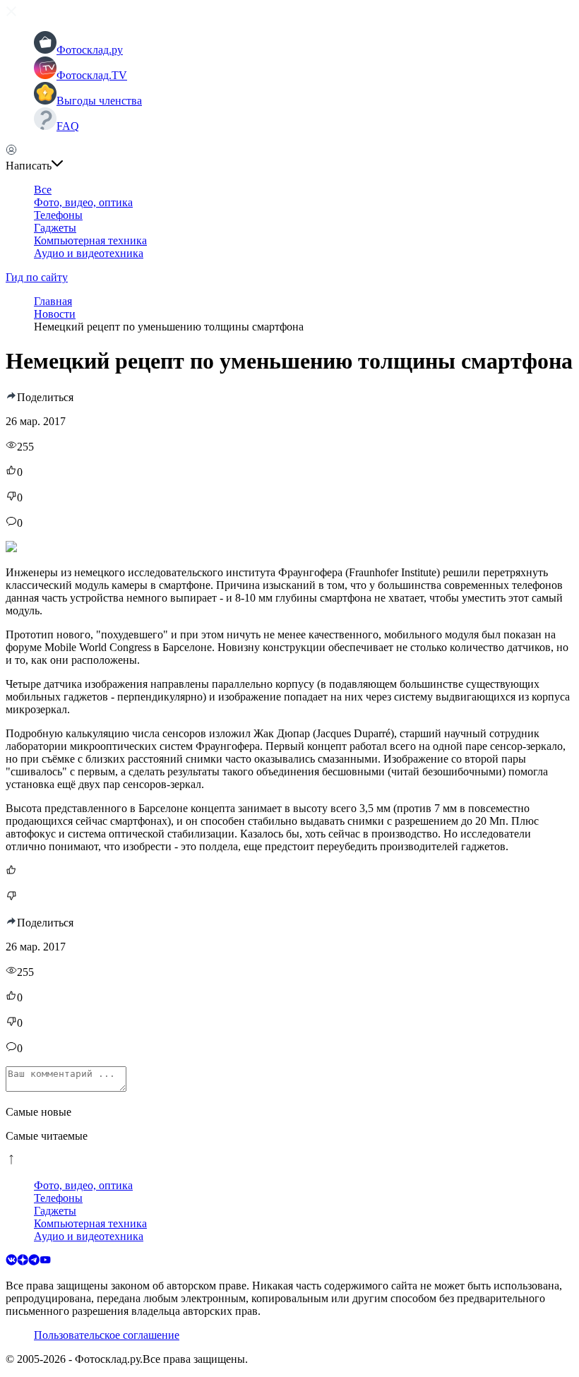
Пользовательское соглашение (106, 1335)
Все (43, 190)
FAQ (67, 126)
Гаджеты (55, 228)
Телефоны (58, 215)
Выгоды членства (99, 101)
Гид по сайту (37, 277)
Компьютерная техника (90, 240)
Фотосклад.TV (91, 75)
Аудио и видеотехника (88, 253)
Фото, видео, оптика (83, 202)
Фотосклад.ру (89, 50)
